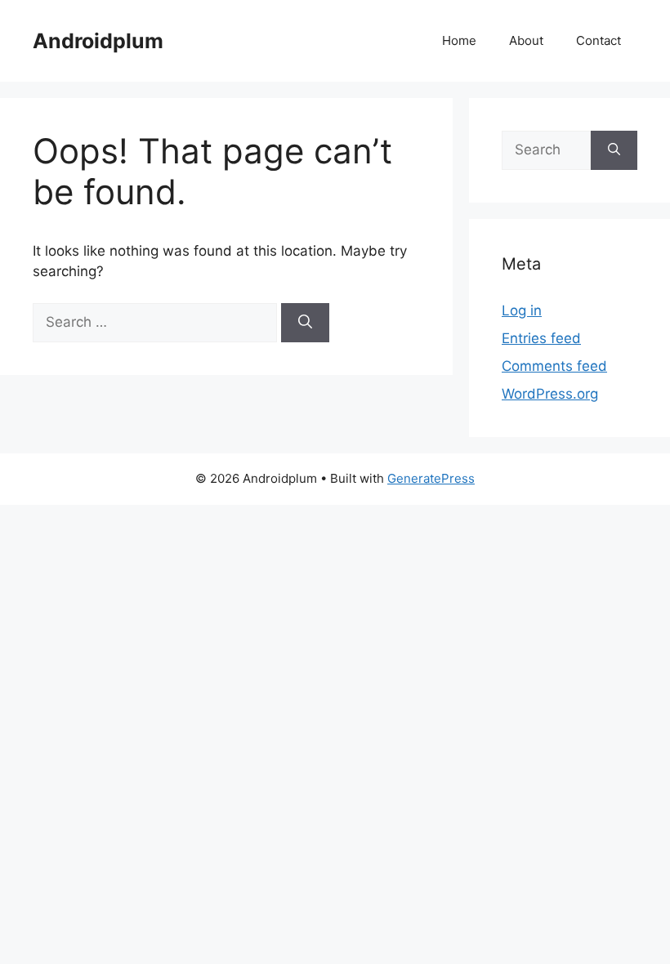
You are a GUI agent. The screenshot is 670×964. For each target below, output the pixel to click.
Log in (522, 310)
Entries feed (541, 338)
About (526, 40)
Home (459, 40)
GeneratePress (431, 478)
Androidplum (98, 41)
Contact (598, 40)
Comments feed (554, 366)
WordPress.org (550, 394)
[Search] (305, 322)
